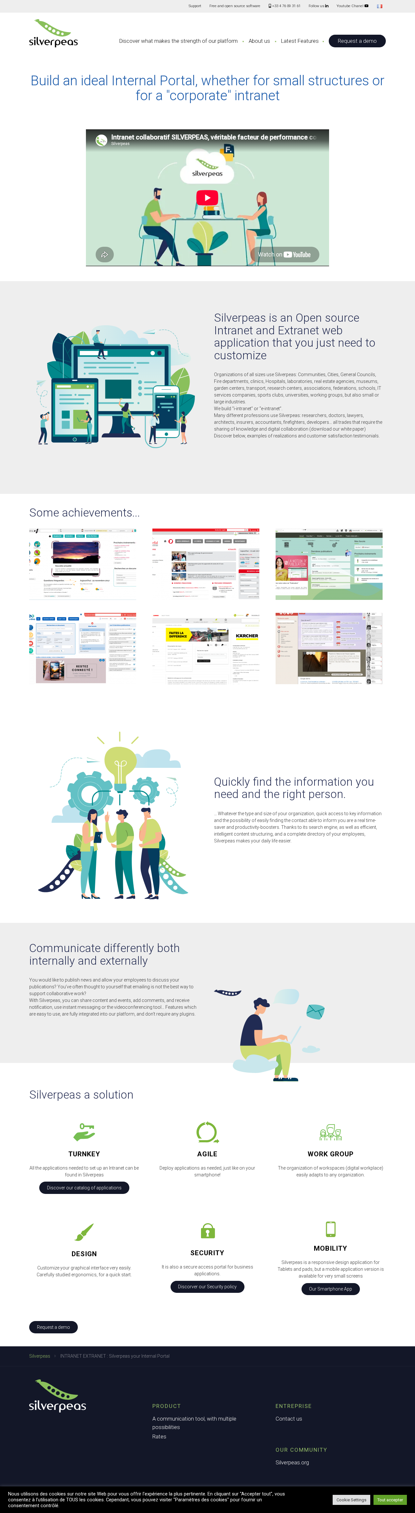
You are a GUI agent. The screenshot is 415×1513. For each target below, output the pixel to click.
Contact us (289, 1418)
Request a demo (357, 41)
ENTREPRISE (294, 1406)
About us (259, 41)
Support (195, 6)
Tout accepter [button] (390, 1499)
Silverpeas (39, 1356)
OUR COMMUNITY (301, 1450)
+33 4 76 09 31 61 (286, 6)
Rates (159, 1436)
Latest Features (300, 41)
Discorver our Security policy (207, 1286)
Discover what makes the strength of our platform (178, 41)
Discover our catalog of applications (84, 1187)
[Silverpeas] (53, 33)
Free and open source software (234, 6)
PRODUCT (166, 1406)
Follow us (317, 6)
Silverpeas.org (292, 1462)
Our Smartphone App (330, 1289)
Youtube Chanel (350, 6)
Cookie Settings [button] (351, 1499)
